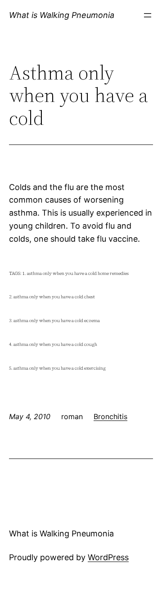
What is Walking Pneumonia (61, 15)
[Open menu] (147, 15)
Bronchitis (110, 416)
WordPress (108, 557)
